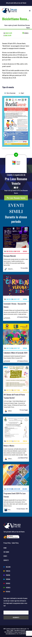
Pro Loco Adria (24, 268)
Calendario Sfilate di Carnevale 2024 (15, 352)
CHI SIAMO (6, 552)
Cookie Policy (15, 543)
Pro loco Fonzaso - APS (22, 509)
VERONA (8, 579)
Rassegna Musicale (10, 256)
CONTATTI (6, 560)
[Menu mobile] (29, 10)
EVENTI (5, 556)
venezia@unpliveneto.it (11, 634)
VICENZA (8, 588)
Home (5, 25)
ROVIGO (8, 583)
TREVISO (8, 592)
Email (4, 609)
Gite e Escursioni (11, 93)
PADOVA (8, 575)
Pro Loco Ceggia (24, 410)
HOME (4, 548)
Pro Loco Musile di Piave (22, 458)
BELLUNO (8, 567)
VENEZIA (8, 571)
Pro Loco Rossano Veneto (16, 181)
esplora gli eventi (12, 25)
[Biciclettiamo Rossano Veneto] (16, 122)
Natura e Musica (9, 445)
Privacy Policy (7, 543)
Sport (22, 93)
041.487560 (23, 634)
